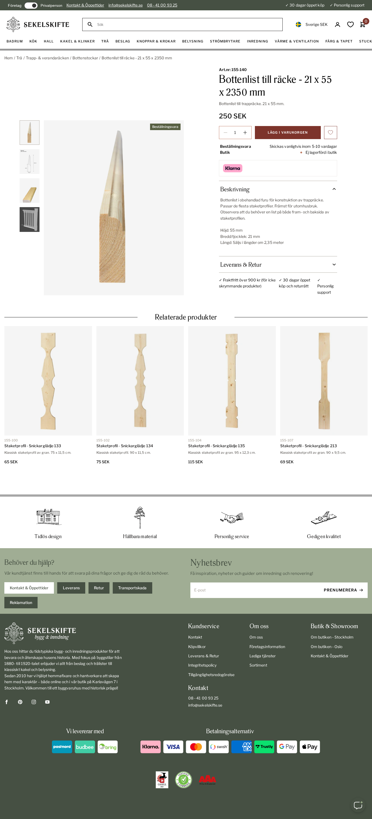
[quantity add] (245, 132)
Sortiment (258, 645)
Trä (19, 58)
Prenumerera (340, 570)
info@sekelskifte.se (125, 5)
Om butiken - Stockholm (332, 617)
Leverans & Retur (203, 636)
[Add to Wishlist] (330, 132)
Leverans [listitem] (71, 568)
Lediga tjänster (262, 636)
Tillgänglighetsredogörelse (211, 655)
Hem (8, 58)
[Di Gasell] (162, 760)
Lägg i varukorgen (288, 132)
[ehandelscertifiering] (183, 760)
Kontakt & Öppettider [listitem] (29, 568)
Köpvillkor (197, 627)
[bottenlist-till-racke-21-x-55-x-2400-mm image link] (114, 207)
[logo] (38, 24)
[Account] (337, 24)
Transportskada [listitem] (132, 568)
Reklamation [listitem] (21, 583)
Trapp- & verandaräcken (47, 58)
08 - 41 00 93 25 (162, 5)
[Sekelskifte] (63, 614)
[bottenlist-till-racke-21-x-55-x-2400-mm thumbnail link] (29, 132)
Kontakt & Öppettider (85, 5)
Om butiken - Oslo (326, 627)
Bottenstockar (85, 58)
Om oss (256, 617)
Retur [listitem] (99, 568)
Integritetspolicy (202, 645)
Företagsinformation (267, 627)
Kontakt (195, 617)
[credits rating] (207, 760)
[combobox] (187, 24)
